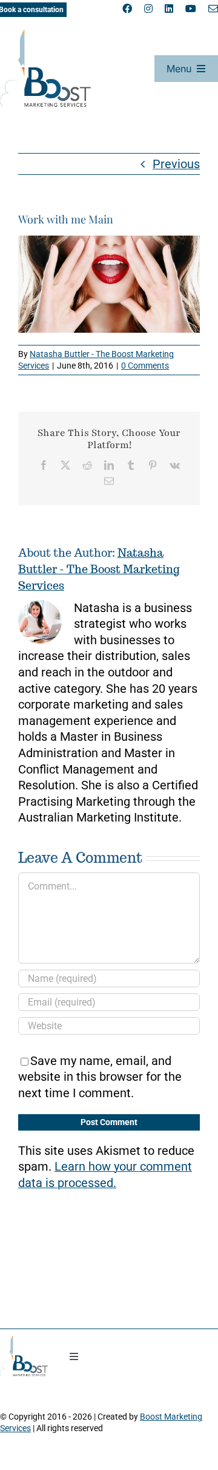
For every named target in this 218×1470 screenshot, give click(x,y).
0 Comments (145, 365)
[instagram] (148, 8)
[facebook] (127, 8)
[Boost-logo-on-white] (45, 35)
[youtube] (190, 8)
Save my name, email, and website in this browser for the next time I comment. (100, 1076)
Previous (176, 164)
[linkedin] (169, 8)
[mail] (213, 8)
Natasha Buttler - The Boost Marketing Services (99, 569)
